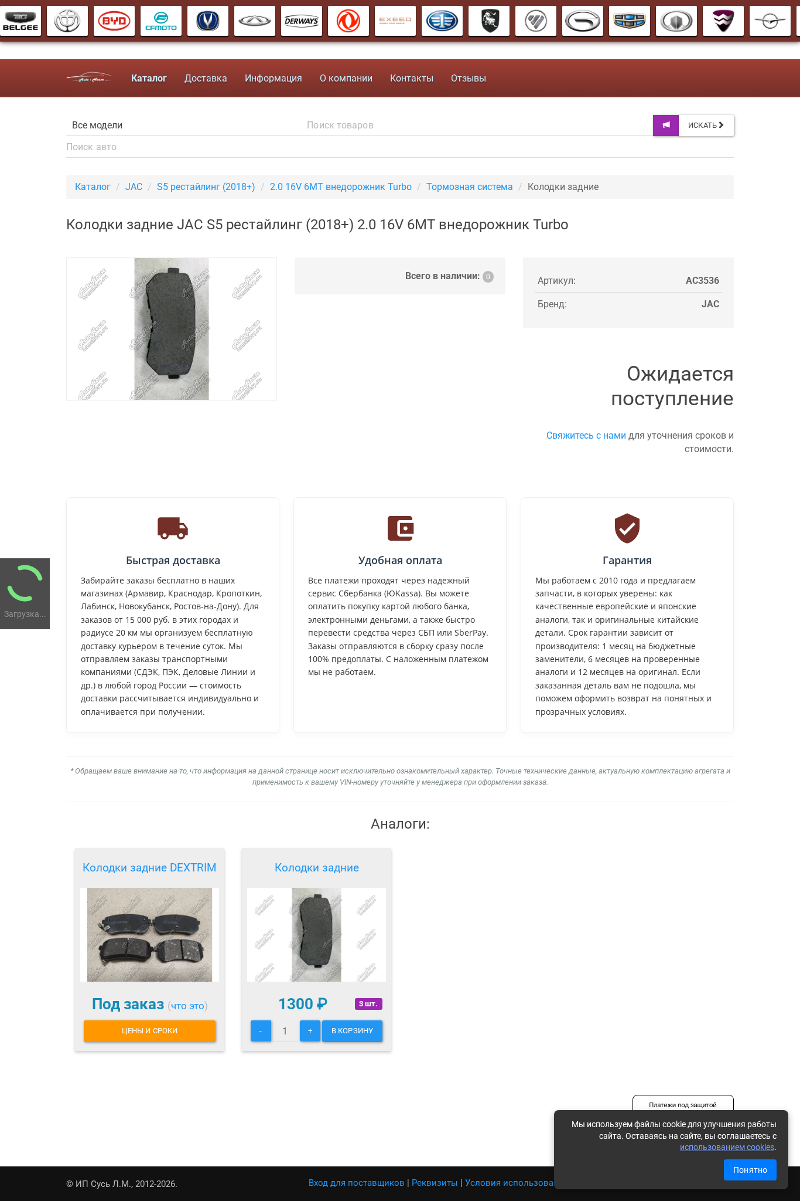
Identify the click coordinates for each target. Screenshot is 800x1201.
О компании (346, 78)
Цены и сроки (149, 1030)
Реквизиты (435, 1183)
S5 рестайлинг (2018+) (206, 186)
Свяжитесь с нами (586, 435)
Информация (273, 78)
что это (187, 1006)
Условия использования (517, 1183)
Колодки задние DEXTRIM (150, 867)
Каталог (93, 186)
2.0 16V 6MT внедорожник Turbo (341, 186)
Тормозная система (469, 186)
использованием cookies (727, 1147)
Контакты (411, 78)
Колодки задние (317, 867)
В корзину (352, 1030)
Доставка (205, 78)
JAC (133, 186)
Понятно (750, 1170)
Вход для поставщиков (357, 1183)
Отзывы (468, 78)
